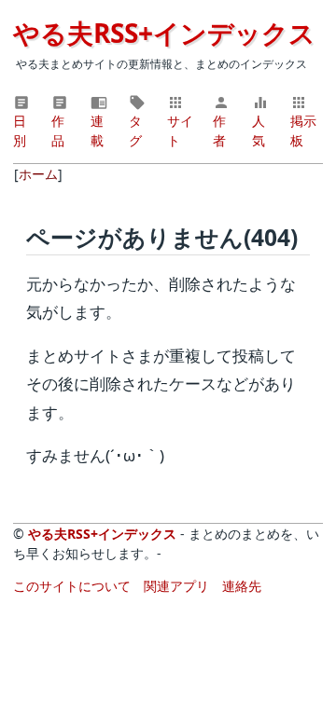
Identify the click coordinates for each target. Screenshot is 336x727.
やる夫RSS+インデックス (164, 32)
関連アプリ (176, 586)
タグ (135, 130)
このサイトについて (72, 586)
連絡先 (241, 586)
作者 (219, 130)
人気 (258, 130)
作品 (57, 130)
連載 (97, 130)
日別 (19, 130)
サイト (180, 130)
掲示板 (303, 130)
